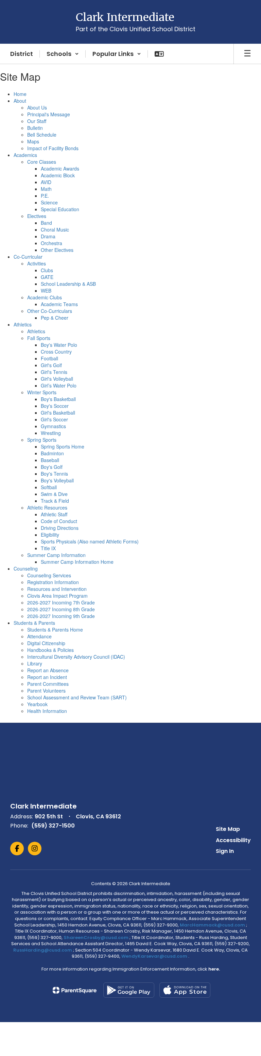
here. (214, 969)
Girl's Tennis (54, 371)
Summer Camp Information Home (77, 561)
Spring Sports (41, 439)
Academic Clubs (44, 297)
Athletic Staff (54, 514)
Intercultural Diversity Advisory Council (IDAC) (76, 656)
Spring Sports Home (62, 446)
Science (49, 202)
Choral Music (55, 229)
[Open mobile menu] (247, 54)
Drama (48, 236)
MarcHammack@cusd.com (212, 925)
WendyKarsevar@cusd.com (154, 956)
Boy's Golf (52, 466)
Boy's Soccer (55, 405)
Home (20, 94)
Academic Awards (60, 168)
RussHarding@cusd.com (42, 950)
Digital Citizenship (46, 643)
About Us (37, 107)
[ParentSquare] (74, 990)
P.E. (45, 195)
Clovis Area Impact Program (57, 595)
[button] (63, 54)
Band (46, 222)
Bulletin (35, 127)
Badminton (52, 453)
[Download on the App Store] (184, 990)
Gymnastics (53, 426)
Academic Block (58, 175)
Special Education (60, 209)
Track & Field (55, 500)
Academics (25, 155)
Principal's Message (48, 114)
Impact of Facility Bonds (53, 148)
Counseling (26, 568)
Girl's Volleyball (57, 378)
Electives (36, 216)
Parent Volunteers (46, 690)
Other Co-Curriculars (49, 310)
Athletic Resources (47, 507)
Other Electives (57, 249)
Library (34, 663)
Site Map (228, 829)
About (20, 100)
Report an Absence (48, 670)
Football (49, 358)
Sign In (225, 851)
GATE (47, 277)
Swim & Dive (54, 494)
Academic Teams (59, 304)
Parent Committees (48, 683)
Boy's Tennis (54, 473)
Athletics (23, 324)
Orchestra (51, 243)
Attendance (39, 636)
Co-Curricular (28, 256)
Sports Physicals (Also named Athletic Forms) (90, 541)
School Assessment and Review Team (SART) (77, 697)
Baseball (50, 460)
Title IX (48, 548)
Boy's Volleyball (57, 480)
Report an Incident (47, 677)
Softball (49, 487)
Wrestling (51, 433)
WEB (46, 290)
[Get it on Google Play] (128, 990)
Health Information (47, 711)
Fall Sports (38, 338)
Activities (36, 263)
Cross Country (56, 351)
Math (46, 188)
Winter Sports (41, 392)
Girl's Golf (51, 365)
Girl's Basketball (58, 412)
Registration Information (53, 582)
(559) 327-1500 (53, 826)
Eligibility (50, 534)
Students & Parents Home (55, 629)
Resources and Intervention (57, 588)
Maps (33, 141)
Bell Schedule (41, 134)
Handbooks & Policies (50, 649)
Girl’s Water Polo (58, 385)
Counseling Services (49, 575)
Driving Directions (60, 527)
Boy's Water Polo (59, 344)
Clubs (47, 270)
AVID (46, 182)
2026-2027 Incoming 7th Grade (61, 602)
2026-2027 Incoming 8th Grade (61, 609)
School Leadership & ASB (68, 283)
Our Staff (36, 121)
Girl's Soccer (54, 419)
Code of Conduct (59, 521)
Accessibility (233, 840)
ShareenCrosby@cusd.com (96, 937)
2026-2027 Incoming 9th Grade (61, 616)
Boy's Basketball (58, 399)
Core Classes (41, 161)
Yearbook (37, 704)
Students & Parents (34, 622)
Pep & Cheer (54, 317)
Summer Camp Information (56, 555)
